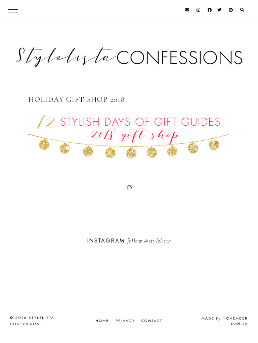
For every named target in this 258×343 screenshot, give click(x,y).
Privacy (125, 320)
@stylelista (157, 240)
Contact (151, 320)
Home (102, 320)
